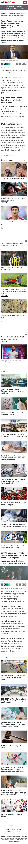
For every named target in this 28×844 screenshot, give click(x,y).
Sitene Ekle (18, 831)
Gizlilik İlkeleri (10, 831)
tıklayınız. (17, 841)
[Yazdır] (17, 64)
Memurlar (12, 13)
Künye (13, 829)
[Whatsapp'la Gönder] (9, 64)
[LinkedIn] (7, 64)
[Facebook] (2, 64)
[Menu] (25, 2)
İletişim (19, 829)
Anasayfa (5, 13)
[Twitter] (5, 64)
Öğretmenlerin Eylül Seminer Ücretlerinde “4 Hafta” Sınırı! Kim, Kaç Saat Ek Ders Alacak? (16, 8)
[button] (20, 64)
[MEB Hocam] (8, 2)
